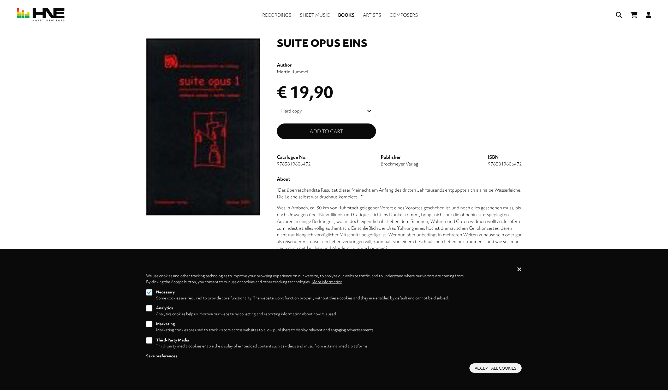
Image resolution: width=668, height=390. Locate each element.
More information (327, 282)
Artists (372, 15)
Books (346, 15)
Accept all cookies (495, 368)
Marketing (165, 324)
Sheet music (315, 15)
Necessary (165, 292)
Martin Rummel (292, 72)
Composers (404, 15)
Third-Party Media (172, 340)
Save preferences (161, 356)
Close (519, 269)
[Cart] (633, 15)
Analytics (164, 308)
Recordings (276, 15)
